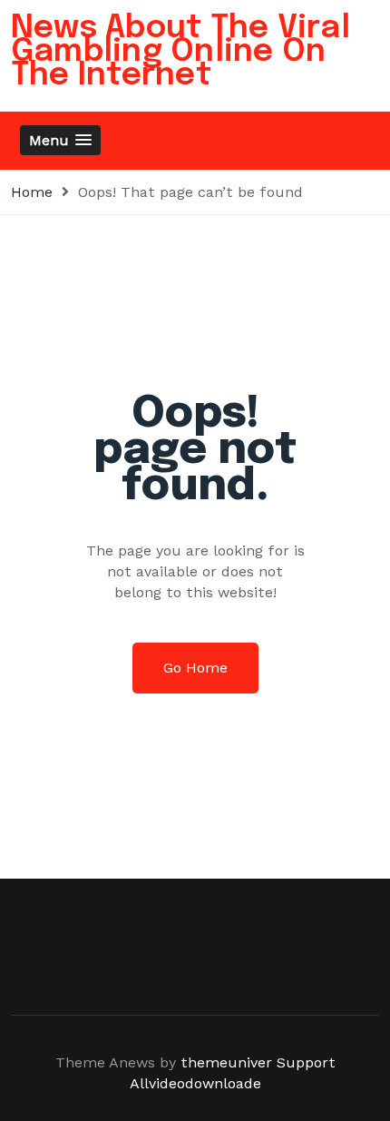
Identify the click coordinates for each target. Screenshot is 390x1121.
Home (32, 192)
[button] (60, 140)
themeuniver (226, 1062)
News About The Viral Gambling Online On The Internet (180, 52)
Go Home (195, 667)
